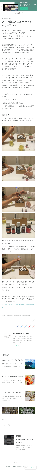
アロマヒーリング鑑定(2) (7, 315)
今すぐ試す (24, 8)
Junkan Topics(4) (17, 315)
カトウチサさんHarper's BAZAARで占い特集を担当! (18, 376)
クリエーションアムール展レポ (11, 392)
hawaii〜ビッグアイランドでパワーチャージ (16, 360)
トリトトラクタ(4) (26, 315)
